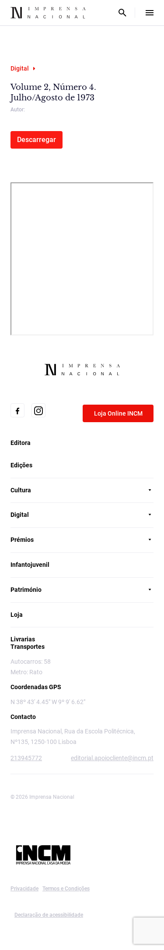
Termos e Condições (66, 889)
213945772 (26, 757)
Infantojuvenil (29, 564)
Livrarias (22, 639)
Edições (21, 465)
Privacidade (24, 889)
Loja (16, 614)
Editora (20, 442)
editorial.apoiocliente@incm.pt (112, 757)
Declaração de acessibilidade (48, 915)
